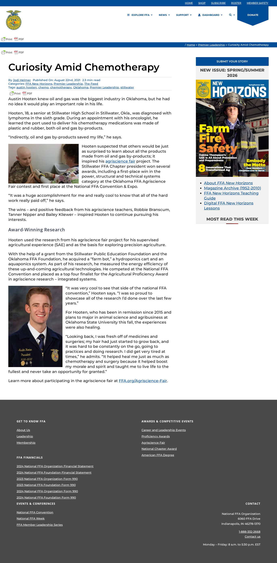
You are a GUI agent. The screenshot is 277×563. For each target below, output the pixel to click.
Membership (26, 443)
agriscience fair (120, 161)
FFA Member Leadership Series (40, 525)
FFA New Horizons (39, 84)
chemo (43, 87)
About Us (23, 430)
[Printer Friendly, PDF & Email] (12, 39)
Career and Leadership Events (164, 430)
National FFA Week (31, 518)
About (228, 183)
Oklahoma (80, 87)
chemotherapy (61, 87)
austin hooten (26, 87)
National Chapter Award (159, 449)
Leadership (25, 436)
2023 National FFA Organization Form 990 (47, 479)
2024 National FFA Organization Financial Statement (55, 466)
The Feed (91, 84)
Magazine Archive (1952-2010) (232, 188)
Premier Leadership (211, 44)
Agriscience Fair (153, 443)
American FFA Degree (158, 455)
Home (191, 44)
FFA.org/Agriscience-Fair (143, 380)
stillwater (127, 87)
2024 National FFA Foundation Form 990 (46, 497)
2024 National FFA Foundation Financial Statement (54, 472)
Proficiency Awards (156, 436)
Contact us (252, 536)
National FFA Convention (35, 512)
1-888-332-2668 (249, 532)
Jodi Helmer (22, 80)
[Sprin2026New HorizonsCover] (232, 81)
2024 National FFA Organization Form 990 (47, 491)
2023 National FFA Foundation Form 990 (46, 485)
